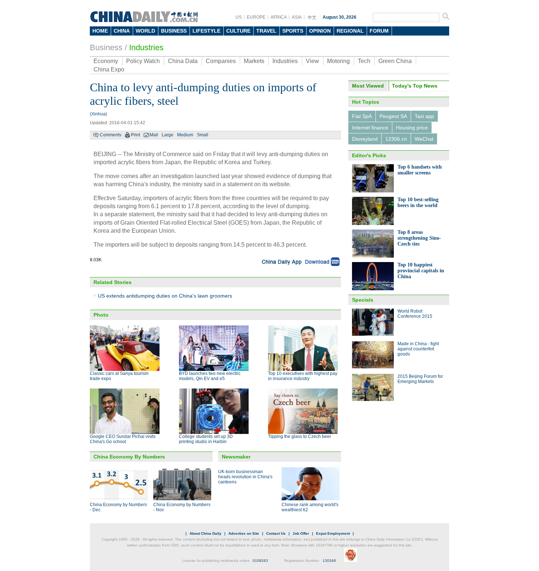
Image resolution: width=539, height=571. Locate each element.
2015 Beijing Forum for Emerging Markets (420, 379)
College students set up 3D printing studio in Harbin (206, 439)
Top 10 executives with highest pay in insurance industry (302, 376)
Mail (154, 134)
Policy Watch (143, 61)
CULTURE (238, 31)
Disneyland (365, 139)
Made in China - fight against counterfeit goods (418, 349)
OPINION (320, 31)
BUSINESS (174, 31)
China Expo (109, 69)
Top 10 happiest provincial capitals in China (420, 270)
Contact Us (276, 533)
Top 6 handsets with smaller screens (419, 170)
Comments (110, 134)
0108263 (260, 561)
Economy (106, 61)
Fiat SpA (362, 116)
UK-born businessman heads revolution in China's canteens (245, 477)
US (238, 17)
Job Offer (301, 533)
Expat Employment (333, 533)
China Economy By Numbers (129, 457)
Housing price (412, 127)
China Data (183, 61)
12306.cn (396, 139)
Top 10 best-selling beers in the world (418, 202)
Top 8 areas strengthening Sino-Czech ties (419, 238)
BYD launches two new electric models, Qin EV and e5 (210, 376)
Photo (101, 315)
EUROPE (256, 17)
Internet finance (370, 127)
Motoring (338, 61)
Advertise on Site (243, 533)
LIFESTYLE (206, 31)
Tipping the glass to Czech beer (299, 436)
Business (106, 47)
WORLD (145, 31)
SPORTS (292, 31)
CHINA (122, 31)
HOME (100, 31)
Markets (254, 61)
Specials (362, 300)
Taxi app (424, 116)
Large (167, 134)
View (312, 61)
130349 (329, 561)
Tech (364, 61)
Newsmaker (236, 457)
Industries (146, 47)
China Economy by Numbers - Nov (181, 507)
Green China (395, 61)
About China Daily (205, 533)
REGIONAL (350, 31)
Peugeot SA (393, 116)
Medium (185, 134)
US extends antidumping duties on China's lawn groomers (165, 296)
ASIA (297, 17)
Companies (221, 61)
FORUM (379, 31)
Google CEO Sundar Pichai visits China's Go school (122, 439)
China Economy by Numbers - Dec (118, 507)
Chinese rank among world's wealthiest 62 (310, 507)
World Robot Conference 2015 (414, 314)
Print (135, 134)
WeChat (424, 139)
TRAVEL (266, 31)
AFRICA (279, 17)
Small (202, 134)
